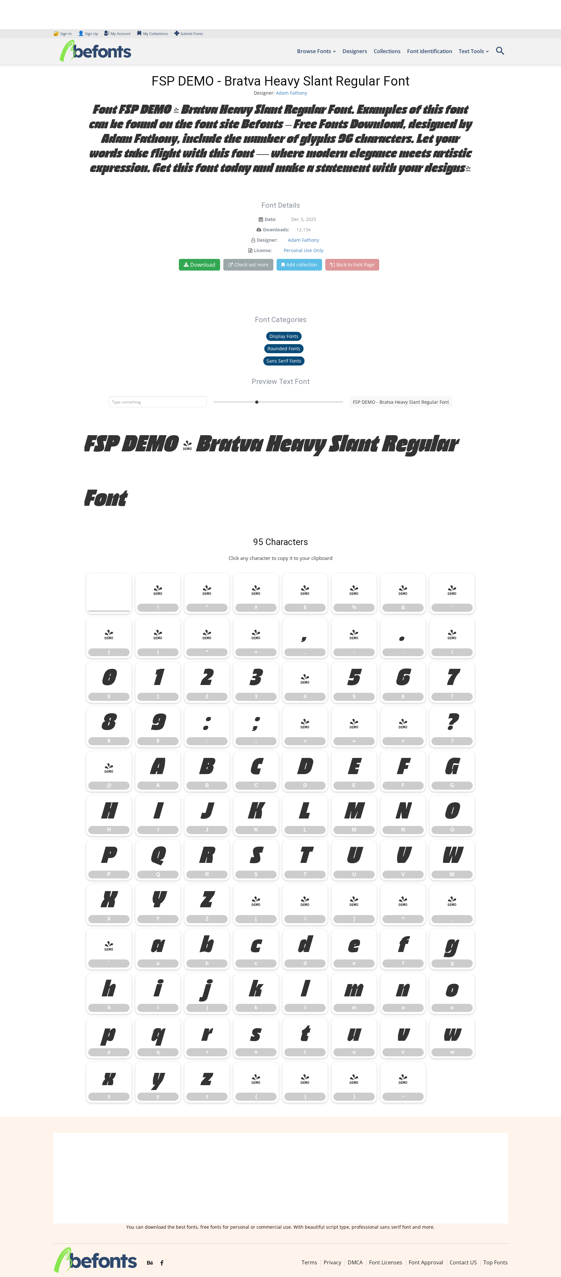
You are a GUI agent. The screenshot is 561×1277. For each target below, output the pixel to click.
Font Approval (426, 1262)
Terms (309, 1262)
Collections (387, 51)
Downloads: (276, 229)
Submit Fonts (192, 33)
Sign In (63, 33)
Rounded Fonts (284, 348)
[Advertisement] (280, 1178)
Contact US (463, 1262)
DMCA (355, 1262)
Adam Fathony (291, 93)
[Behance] (150, 1263)
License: (263, 250)
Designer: (267, 240)
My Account (121, 33)
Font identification (429, 51)
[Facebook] (161, 1263)
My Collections (155, 33)
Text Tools (471, 51)
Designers (355, 51)
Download (202, 264)
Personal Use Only (303, 250)
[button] (500, 53)
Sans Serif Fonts (284, 361)
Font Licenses (385, 1262)
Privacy (332, 1262)
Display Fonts (283, 336)
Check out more (251, 264)
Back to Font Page (355, 264)
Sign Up (88, 33)
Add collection (301, 264)
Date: (270, 219)
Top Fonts (495, 1262)
